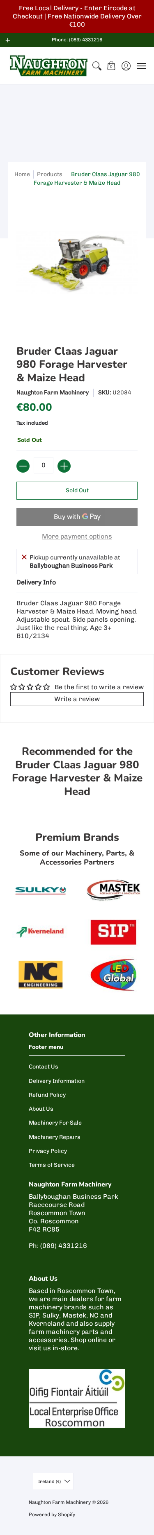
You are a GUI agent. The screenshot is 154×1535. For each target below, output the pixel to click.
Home (22, 174)
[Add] (64, 466)
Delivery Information (57, 1081)
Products (49, 174)
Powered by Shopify (52, 1514)
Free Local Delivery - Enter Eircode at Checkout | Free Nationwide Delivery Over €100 (77, 16)
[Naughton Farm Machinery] (49, 65)
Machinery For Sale (55, 1122)
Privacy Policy (48, 1151)
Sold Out (77, 490)
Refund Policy (47, 1094)
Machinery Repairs (54, 1137)
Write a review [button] (77, 699)
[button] (111, 65)
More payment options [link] (77, 536)
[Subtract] (23, 466)
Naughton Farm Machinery (52, 392)
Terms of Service (52, 1164)
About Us (41, 1108)
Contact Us (43, 1066)
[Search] (97, 65)
